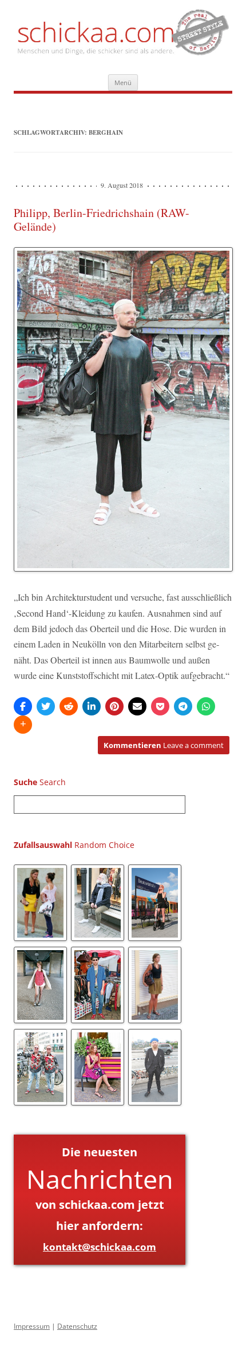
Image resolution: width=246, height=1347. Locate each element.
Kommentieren (164, 745)
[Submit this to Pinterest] (114, 706)
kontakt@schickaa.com (99, 1246)
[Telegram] (183, 706)
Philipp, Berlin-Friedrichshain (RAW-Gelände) (101, 219)
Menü (123, 82)
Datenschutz (77, 1326)
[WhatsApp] (206, 706)
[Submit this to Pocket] (160, 706)
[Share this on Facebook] (23, 706)
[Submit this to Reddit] (68, 706)
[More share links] (23, 724)
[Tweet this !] (46, 706)
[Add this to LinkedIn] (91, 706)
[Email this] (137, 706)
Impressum (32, 1326)
